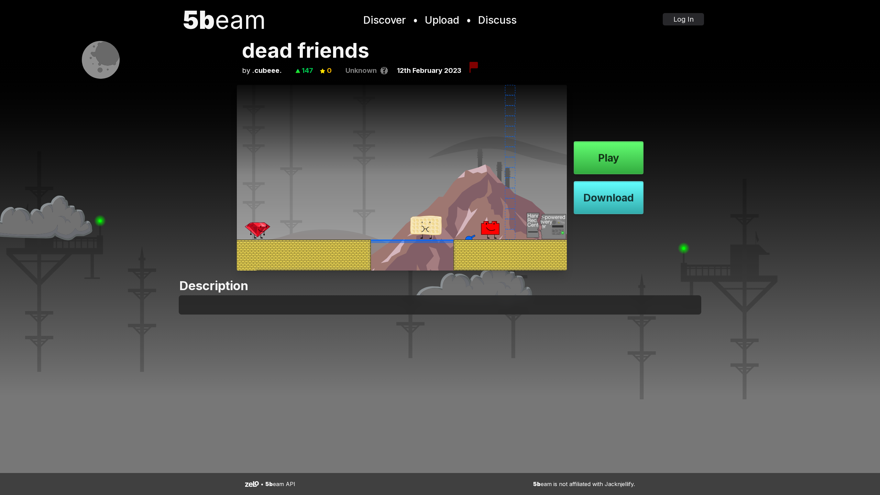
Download (608, 197)
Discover (384, 20)
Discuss (497, 20)
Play (608, 158)
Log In (683, 19)
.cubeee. (267, 70)
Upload (442, 20)
